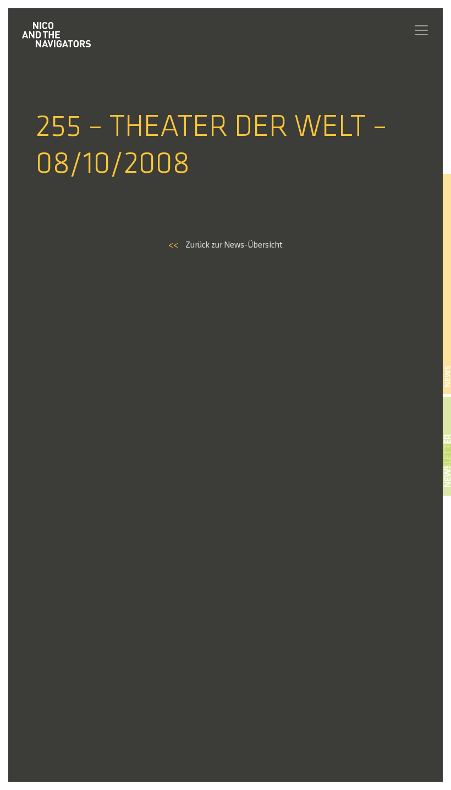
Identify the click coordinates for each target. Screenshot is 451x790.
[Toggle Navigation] (421, 30)
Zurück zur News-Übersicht (225, 245)
